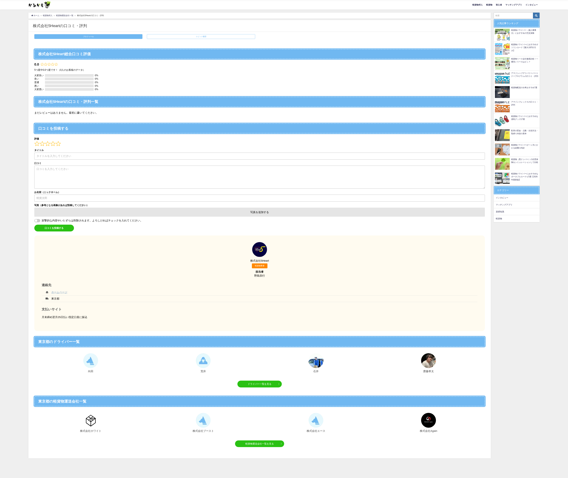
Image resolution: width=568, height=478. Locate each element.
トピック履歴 (201, 36)
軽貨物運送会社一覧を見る (259, 443)
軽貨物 (489, 5)
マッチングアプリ (513, 5)
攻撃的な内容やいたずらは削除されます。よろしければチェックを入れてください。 (92, 220)
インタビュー (531, 5)
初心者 (499, 5)
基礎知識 (500, 212)
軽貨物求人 (477, 5)
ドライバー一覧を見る (259, 384)
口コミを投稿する (54, 228)
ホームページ (59, 292)
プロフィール (88, 36)
